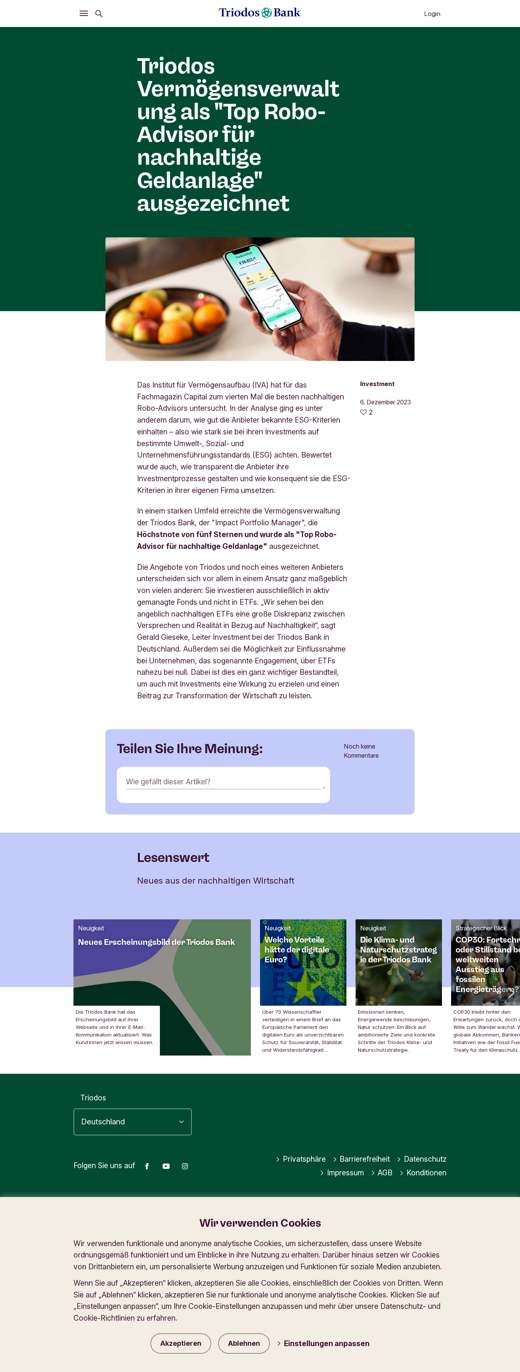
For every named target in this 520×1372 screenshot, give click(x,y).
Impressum (345, 1172)
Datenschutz (425, 1159)
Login (432, 13)
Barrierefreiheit (365, 1159)
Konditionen (427, 1172)
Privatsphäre (304, 1159)
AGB (385, 1172)
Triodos (93, 1097)
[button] (510, 992)
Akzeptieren (180, 1343)
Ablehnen (244, 1343)
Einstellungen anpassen (327, 1343)
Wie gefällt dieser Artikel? (168, 781)
